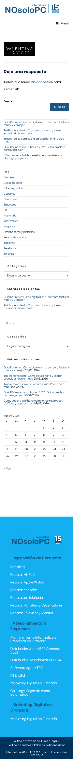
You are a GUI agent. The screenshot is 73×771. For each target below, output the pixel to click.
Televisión (10, 253)
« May (7, 468)
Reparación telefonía (26, 597)
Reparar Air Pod (22, 574)
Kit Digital (17, 675)
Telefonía (10, 248)
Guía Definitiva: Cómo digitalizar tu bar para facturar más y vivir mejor (36, 123)
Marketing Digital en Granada (33, 683)
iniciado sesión (42, 82)
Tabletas (9, 243)
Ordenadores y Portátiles (19, 232)
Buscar (8, 101)
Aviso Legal (50, 741)
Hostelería (10, 215)
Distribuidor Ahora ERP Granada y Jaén (35, 651)
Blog (6, 172)
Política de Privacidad (26, 741)
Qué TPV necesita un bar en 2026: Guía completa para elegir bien (34, 148)
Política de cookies (19, 745)
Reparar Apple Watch (27, 582)
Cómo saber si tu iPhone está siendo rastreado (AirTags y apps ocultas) (33, 157)
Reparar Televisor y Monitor (31, 613)
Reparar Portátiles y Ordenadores (36, 605)
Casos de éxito (13, 183)
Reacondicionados (15, 237)
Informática (11, 221)
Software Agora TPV (26, 668)
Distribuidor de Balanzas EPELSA (35, 660)
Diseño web (11, 199)
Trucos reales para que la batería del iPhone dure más (34, 140)
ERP (6, 210)
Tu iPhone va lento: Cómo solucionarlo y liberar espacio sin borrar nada (33, 132)
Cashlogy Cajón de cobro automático (30, 693)
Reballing (17, 567)
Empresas (10, 204)
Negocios (9, 226)
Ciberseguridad (13, 188)
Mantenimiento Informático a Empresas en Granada (33, 639)
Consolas (9, 193)
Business (9, 177)
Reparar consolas (24, 590)
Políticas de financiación (49, 745)
